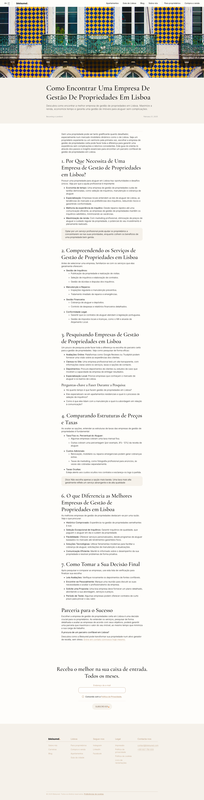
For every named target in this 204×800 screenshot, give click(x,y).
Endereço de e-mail (102, 685)
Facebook (97, 753)
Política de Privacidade (111, 696)
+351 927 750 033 (146, 749)
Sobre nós (52, 745)
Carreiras (52, 749)
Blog (50, 753)
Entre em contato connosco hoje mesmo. (104, 639)
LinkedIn (96, 749)
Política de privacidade (120, 750)
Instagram (97, 745)
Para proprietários (79, 745)
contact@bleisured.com (148, 745)
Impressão (119, 745)
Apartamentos (77, 753)
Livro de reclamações (120, 761)
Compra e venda (78, 749)
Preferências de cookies (94, 794)
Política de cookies (123, 756)
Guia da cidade (77, 757)
